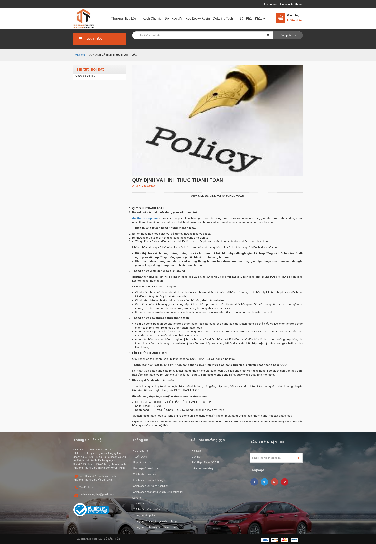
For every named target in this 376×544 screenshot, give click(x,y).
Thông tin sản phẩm (143, 515)
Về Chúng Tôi (140, 450)
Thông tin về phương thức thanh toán (154, 527)
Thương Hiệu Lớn (124, 18)
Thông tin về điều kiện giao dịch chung (154, 521)
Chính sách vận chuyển (146, 509)
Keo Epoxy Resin (197, 18)
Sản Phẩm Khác (251, 18)
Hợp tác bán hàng (142, 462)
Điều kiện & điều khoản (145, 468)
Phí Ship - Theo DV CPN (205, 462)
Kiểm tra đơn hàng (202, 468)
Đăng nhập (270, 3)
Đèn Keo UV (173, 18)
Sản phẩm (94, 39)
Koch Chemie (152, 18)
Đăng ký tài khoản (291, 3)
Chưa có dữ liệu (85, 75)
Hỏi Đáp (196, 450)
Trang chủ (79, 54)
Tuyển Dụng (139, 456)
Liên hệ (195, 456)
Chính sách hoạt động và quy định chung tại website (157, 494)
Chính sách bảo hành (144, 474)
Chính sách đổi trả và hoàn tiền (150, 486)
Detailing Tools (223, 18)
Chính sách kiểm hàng (145, 503)
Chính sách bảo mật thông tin (149, 480)
